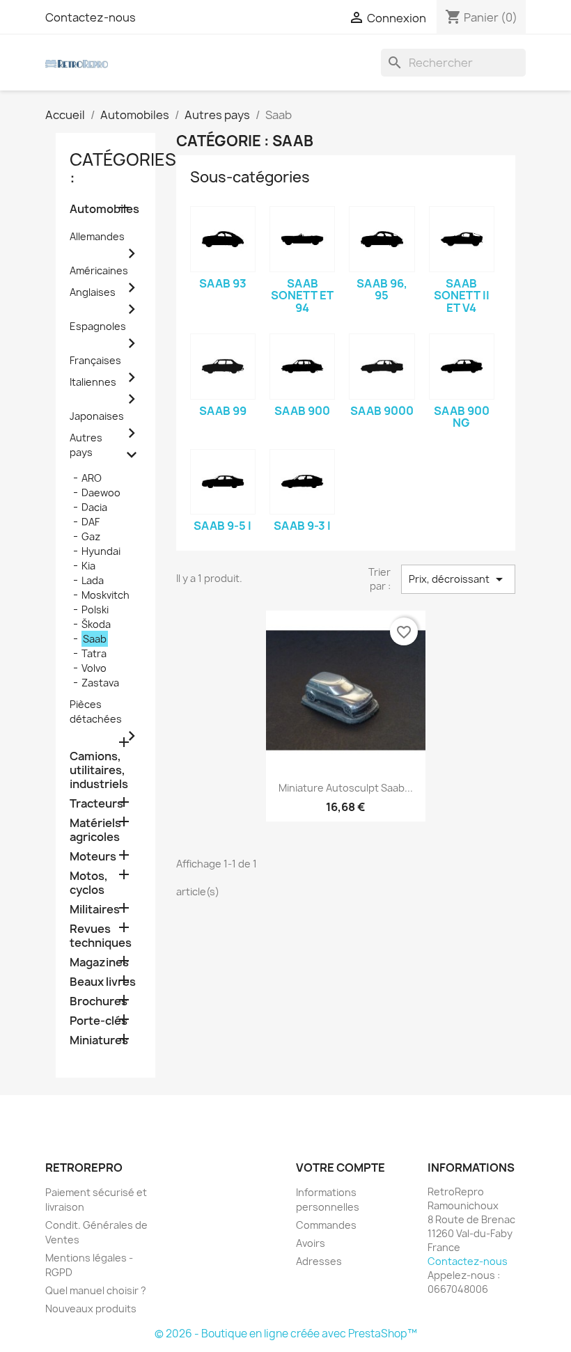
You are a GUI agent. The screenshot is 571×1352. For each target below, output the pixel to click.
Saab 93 (223, 283)
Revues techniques (101, 936)
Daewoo (100, 492)
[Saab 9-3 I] (302, 481)
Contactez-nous (90, 17)
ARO (91, 478)
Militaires (95, 909)
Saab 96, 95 (382, 290)
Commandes (326, 1225)
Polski (95, 609)
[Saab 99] (223, 366)
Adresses (319, 1261)
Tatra (94, 653)
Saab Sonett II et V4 (462, 295)
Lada (92, 580)
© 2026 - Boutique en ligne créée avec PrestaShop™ (286, 1333)
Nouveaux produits (90, 1308)
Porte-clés (98, 1021)
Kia (88, 565)
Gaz (90, 536)
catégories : (123, 168)
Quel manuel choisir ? (95, 1290)
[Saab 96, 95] (381, 239)
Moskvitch (105, 595)
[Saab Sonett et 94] (302, 239)
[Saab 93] (223, 239)
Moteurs (93, 856)
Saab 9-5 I (222, 525)
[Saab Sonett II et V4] (461, 239)
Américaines (99, 270)
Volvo (94, 668)
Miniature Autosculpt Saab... (346, 787)
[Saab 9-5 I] (223, 481)
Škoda (96, 624)
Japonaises (97, 416)
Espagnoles (98, 326)
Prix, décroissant (458, 579)
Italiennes (93, 381)
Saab (95, 638)
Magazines (99, 962)
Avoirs (310, 1243)
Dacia (94, 507)
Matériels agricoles (95, 830)
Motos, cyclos (89, 883)
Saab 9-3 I (302, 525)
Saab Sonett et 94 (302, 295)
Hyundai (100, 551)
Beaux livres (103, 982)
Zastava (100, 682)
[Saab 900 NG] (461, 366)
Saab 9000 (382, 410)
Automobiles (104, 209)
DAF (90, 521)
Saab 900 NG (462, 417)
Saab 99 (223, 410)
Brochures (98, 1001)
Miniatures (99, 1040)
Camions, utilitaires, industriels (99, 770)
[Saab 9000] (381, 366)
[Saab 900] (302, 366)
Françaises (95, 360)
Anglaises (93, 292)
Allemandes (97, 236)
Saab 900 (302, 410)
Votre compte (340, 1167)
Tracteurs (96, 803)
